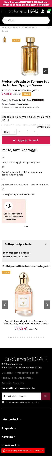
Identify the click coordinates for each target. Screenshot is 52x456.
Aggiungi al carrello (28, 140)
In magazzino (11, 252)
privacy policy (32, 402)
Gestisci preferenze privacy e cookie (20, 372)
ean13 (6, 256)
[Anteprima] (8, 275)
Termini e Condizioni (13, 383)
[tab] (26, 244)
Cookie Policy (25, 378)
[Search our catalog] (5, 20)
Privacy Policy (9, 378)
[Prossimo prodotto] (49, 27)
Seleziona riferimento (14, 90)
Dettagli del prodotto (18, 244)
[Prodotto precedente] (48, 27)
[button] (24, 226)
